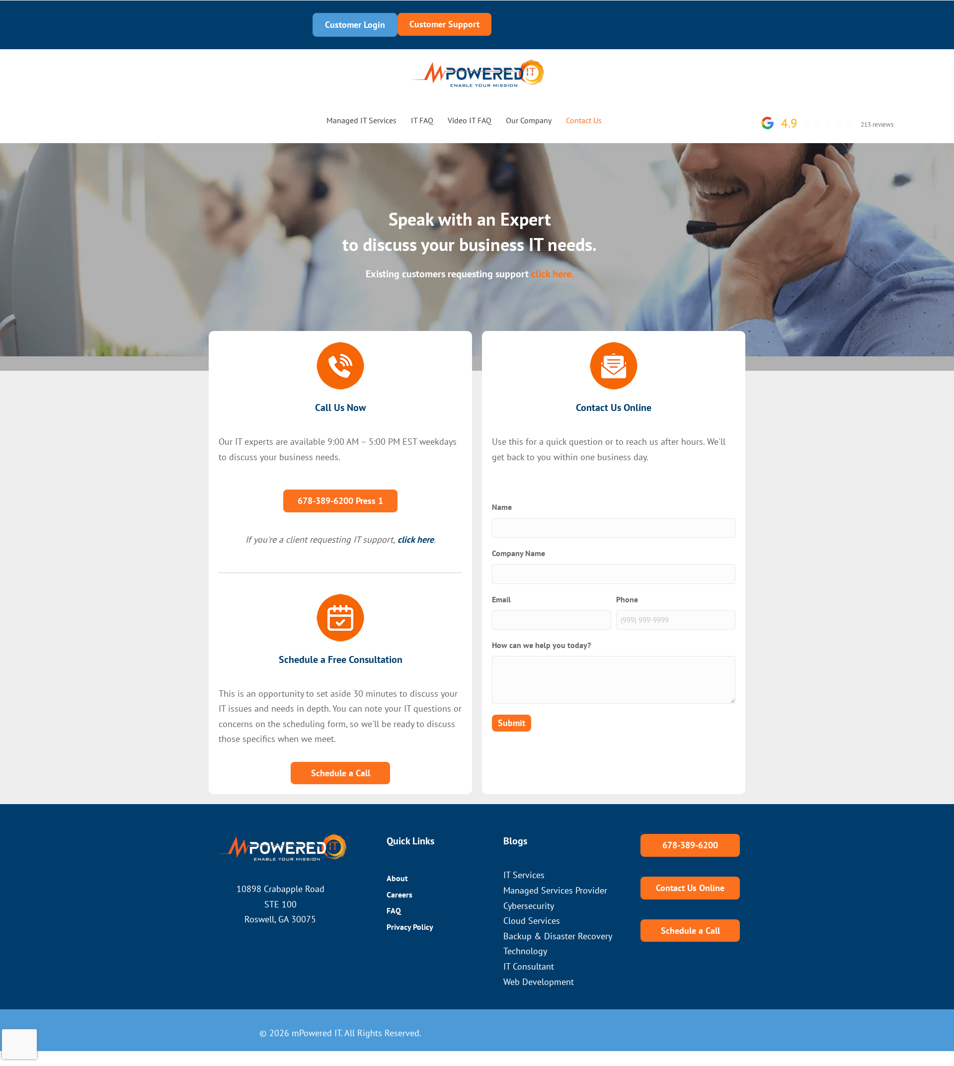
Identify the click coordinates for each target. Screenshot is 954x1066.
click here (416, 539)
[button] (622, 120)
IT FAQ (422, 120)
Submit (511, 723)
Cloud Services (531, 920)
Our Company (529, 120)
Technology (525, 951)
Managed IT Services (361, 120)
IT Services (524, 875)
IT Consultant (528, 966)
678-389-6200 (211, 24)
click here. (552, 273)
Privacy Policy (410, 927)
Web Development (538, 981)
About (397, 878)
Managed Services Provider (555, 890)
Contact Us (584, 120)
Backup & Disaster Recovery (557, 936)
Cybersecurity (528, 905)
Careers (399, 895)
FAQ (394, 910)
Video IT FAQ (469, 120)
